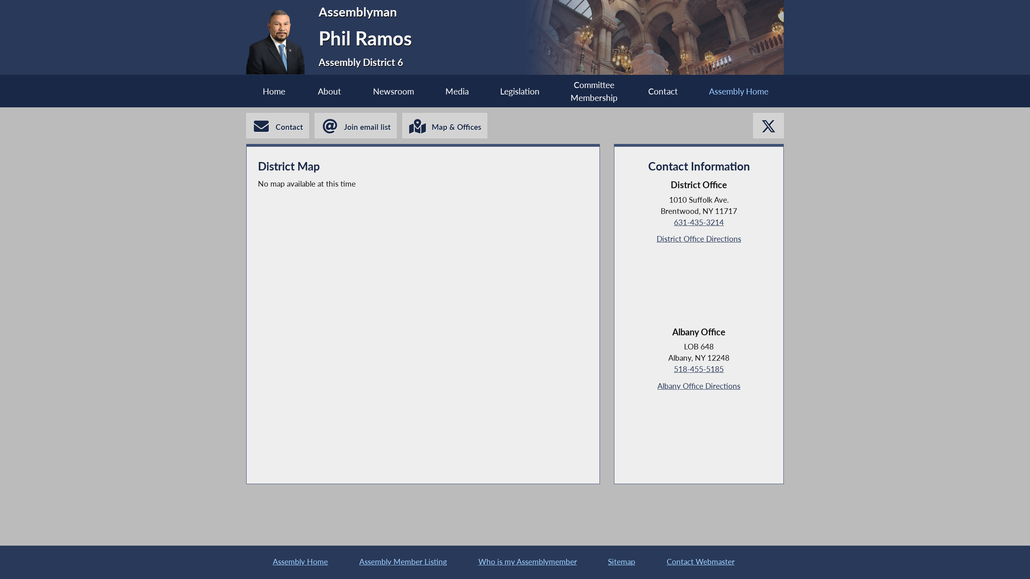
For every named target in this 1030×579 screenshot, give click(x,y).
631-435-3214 (699, 222)
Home (274, 91)
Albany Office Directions (698, 386)
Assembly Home (738, 91)
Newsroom (393, 91)
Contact (663, 91)
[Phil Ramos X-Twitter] (768, 125)
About (329, 91)
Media (457, 91)
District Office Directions (699, 238)
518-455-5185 (699, 369)
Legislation (520, 91)
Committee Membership (594, 91)
